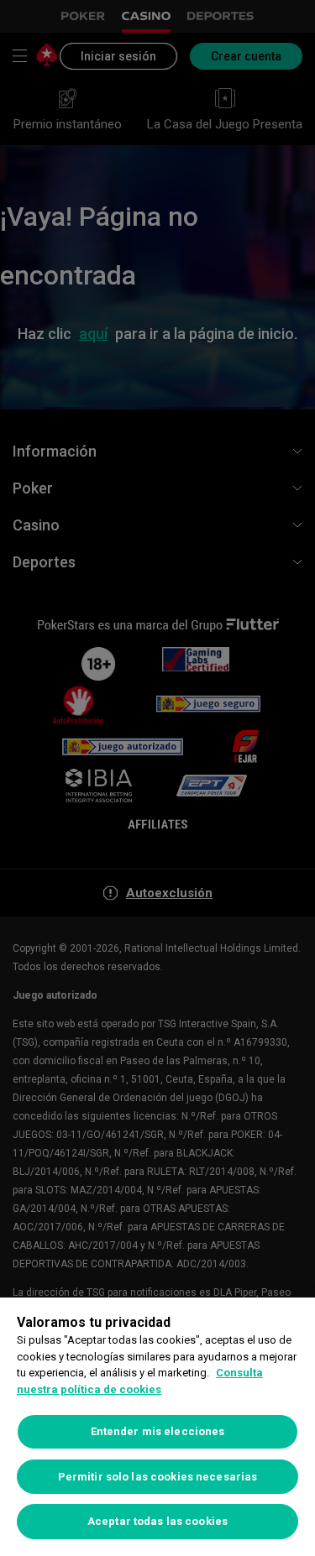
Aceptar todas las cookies (157, 1521)
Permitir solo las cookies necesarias (158, 1476)
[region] (157, 1427)
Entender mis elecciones (158, 1431)
